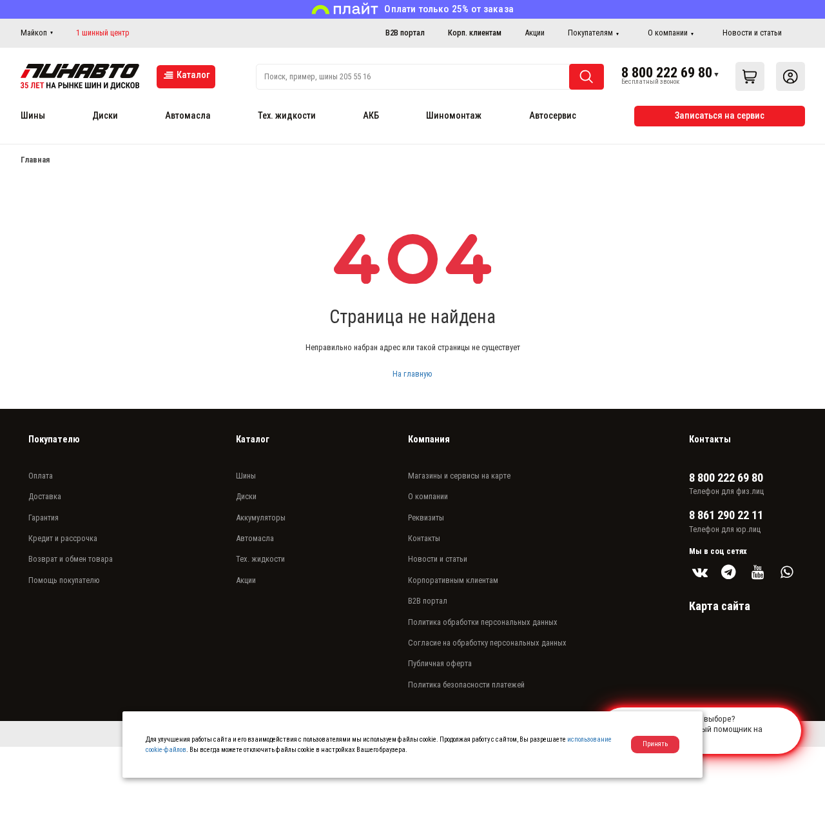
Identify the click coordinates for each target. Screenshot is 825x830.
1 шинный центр (103, 32)
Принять (655, 744)
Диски (105, 115)
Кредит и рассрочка (62, 538)
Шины (33, 115)
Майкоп (34, 32)
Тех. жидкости (287, 115)
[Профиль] (790, 76)
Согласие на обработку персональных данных (487, 642)
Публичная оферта (440, 663)
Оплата (40, 475)
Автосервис (552, 115)
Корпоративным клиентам (453, 580)
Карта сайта (719, 606)
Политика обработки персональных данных (483, 622)
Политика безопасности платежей (466, 684)
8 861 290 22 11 (726, 515)
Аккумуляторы (261, 517)
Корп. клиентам (474, 32)
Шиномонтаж (453, 115)
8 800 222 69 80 (666, 72)
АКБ (371, 115)
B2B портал (405, 32)
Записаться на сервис (719, 115)
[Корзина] (749, 76)
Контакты (424, 538)
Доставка (44, 496)
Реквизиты (426, 517)
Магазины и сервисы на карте (459, 475)
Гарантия (43, 517)
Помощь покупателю (64, 580)
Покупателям (590, 32)
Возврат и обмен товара (70, 559)
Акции (535, 32)
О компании (668, 32)
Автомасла (188, 115)
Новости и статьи (752, 32)
